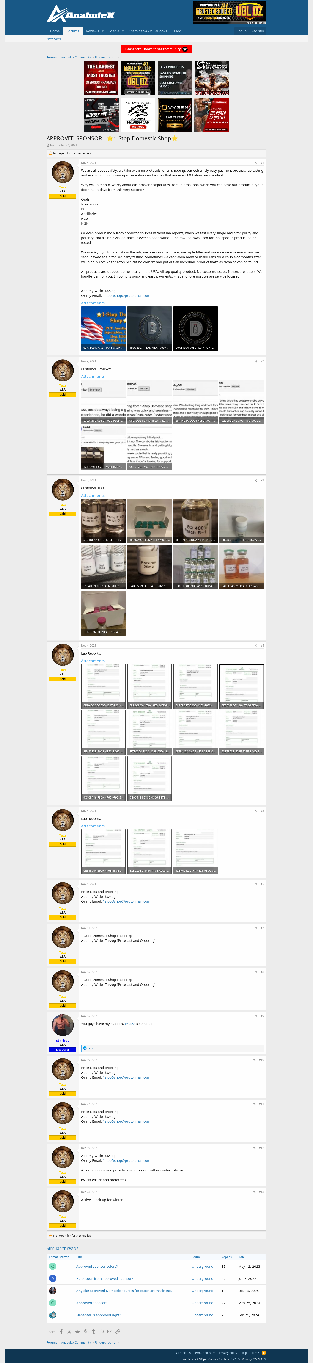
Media (114, 31)
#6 (262, 884)
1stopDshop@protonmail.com (126, 295)
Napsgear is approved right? (98, 1315)
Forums (72, 31)
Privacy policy (228, 1353)
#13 (261, 1192)
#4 (262, 645)
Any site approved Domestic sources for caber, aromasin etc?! (124, 1290)
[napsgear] (101, 78)
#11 (261, 1104)
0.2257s (235, 1359)
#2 (262, 361)
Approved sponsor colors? (97, 1266)
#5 (262, 811)
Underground (202, 1266)
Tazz (52, 145)
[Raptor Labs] (138, 114)
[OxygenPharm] (175, 114)
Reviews (92, 31)
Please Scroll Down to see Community (153, 49)
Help (244, 1353)
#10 (261, 1060)
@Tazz (130, 1023)
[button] (102, 31)
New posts (54, 39)
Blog (177, 31)
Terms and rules (204, 1353)
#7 (262, 928)
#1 (262, 163)
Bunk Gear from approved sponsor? (104, 1278)
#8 (262, 972)
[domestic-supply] (175, 78)
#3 (262, 480)
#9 (262, 1016)
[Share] (256, 163)
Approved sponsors (91, 1302)
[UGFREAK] (101, 114)
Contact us (183, 1353)
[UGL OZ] (138, 78)
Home (55, 31)
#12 (261, 1148)
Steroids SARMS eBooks (148, 31)
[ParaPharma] (211, 114)
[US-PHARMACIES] (212, 78)
